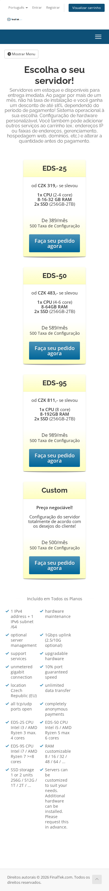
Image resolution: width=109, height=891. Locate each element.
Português (16, 7)
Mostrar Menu (23, 53)
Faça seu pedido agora (55, 243)
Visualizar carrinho (86, 7)
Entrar (37, 7)
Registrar (53, 7)
